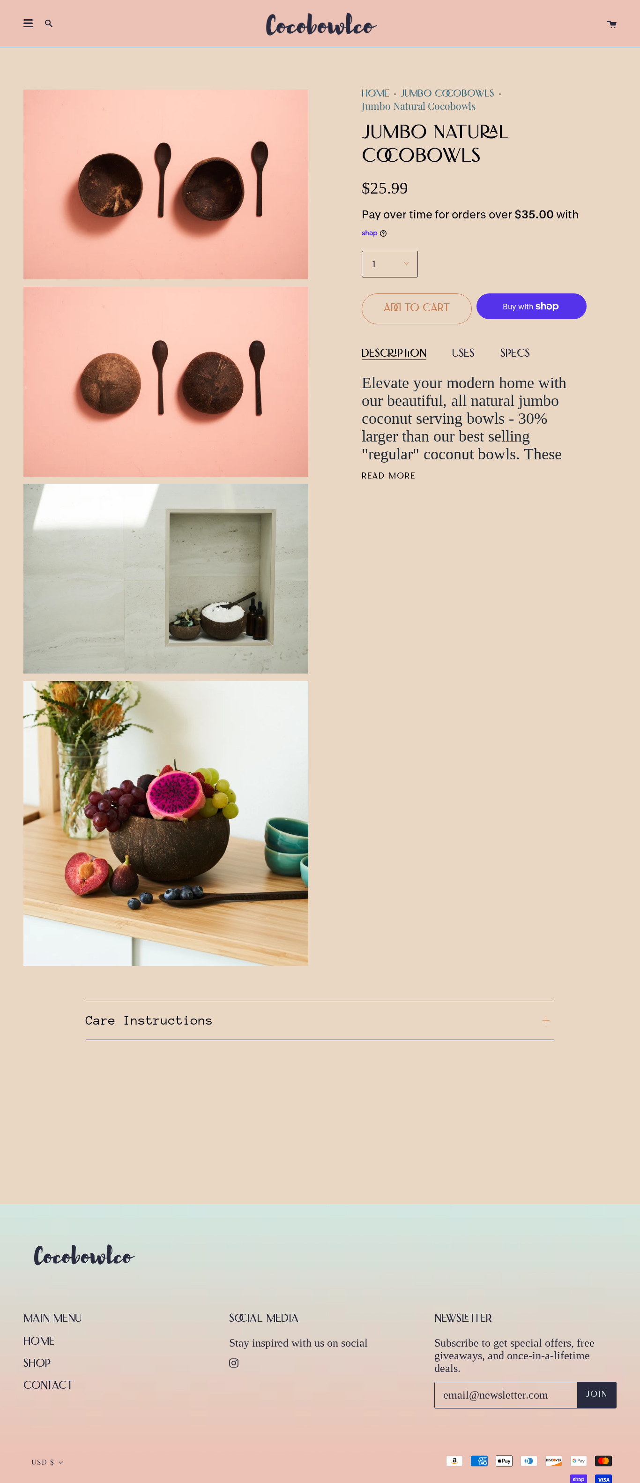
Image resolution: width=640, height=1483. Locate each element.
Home (375, 94)
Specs (515, 354)
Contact (48, 1386)
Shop (37, 1364)
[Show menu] (28, 23)
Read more (389, 476)
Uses (463, 354)
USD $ (43, 1462)
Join (597, 1395)
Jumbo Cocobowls (447, 94)
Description (394, 354)
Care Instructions (149, 1020)
